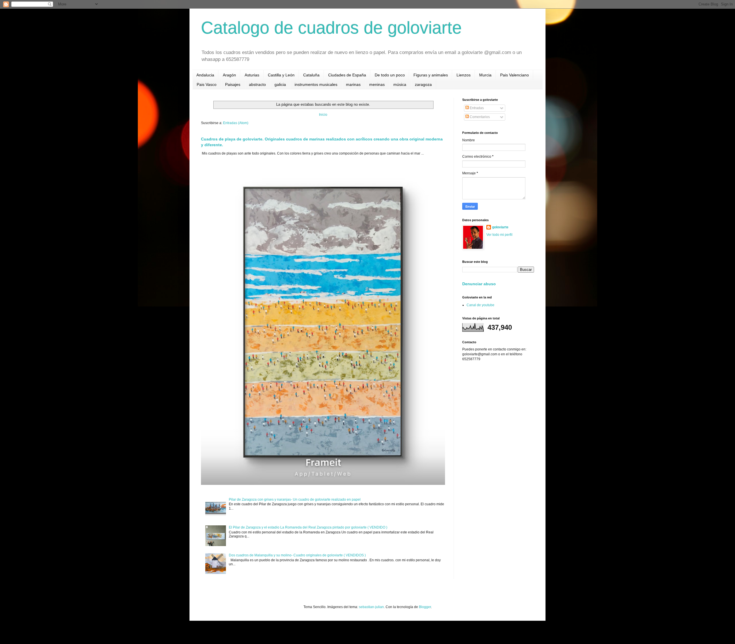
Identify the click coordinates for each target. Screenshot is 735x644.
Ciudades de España (347, 75)
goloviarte (500, 227)
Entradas (476, 108)
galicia (280, 84)
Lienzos (464, 75)
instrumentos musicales (316, 84)
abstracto (257, 84)
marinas (353, 84)
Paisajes (232, 84)
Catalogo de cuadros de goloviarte (331, 27)
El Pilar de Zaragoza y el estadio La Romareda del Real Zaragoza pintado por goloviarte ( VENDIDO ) (308, 527)
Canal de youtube (480, 305)
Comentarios (479, 117)
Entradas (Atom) (235, 123)
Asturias (252, 75)
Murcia (485, 75)
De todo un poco (390, 75)
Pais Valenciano (514, 75)
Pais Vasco (206, 84)
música (399, 84)
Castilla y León (281, 75)
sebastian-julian (371, 607)
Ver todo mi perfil (499, 235)
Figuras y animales (430, 75)
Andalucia (205, 75)
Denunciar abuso (479, 283)
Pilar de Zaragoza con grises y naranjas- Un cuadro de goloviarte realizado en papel (295, 500)
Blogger (425, 607)
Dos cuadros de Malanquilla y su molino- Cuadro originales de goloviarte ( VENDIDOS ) (297, 555)
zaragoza (423, 84)
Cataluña (311, 75)
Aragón (229, 75)
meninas (377, 84)
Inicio (323, 115)
